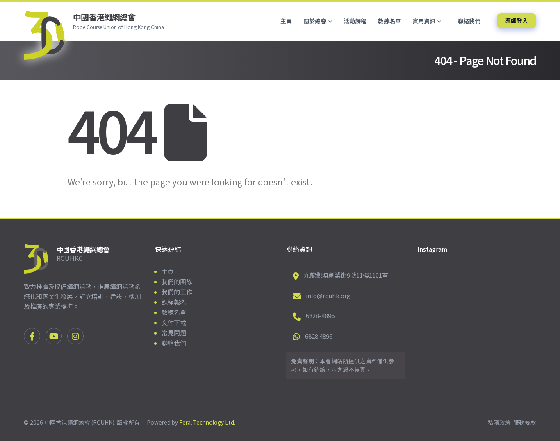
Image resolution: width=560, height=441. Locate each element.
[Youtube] (54, 336)
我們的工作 (177, 291)
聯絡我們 (469, 21)
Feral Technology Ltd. (207, 422)
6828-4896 (320, 315)
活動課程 (355, 21)
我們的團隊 (177, 281)
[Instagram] (75, 336)
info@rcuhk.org (328, 295)
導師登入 (516, 20)
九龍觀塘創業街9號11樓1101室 (346, 275)
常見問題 (174, 332)
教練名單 (389, 21)
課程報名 (174, 302)
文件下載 (174, 322)
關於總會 (314, 21)
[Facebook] (32, 336)
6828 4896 (318, 336)
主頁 (286, 21)
